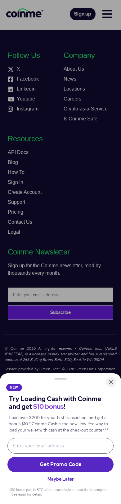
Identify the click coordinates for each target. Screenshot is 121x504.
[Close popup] (111, 382)
